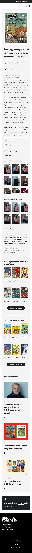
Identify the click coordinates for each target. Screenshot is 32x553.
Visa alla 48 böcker (16, 364)
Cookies (16, 544)
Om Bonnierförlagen (16, 541)
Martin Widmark (21, 53)
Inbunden (8, 145)
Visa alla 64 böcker (16, 308)
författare (8, 506)
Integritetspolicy (16, 547)
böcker (21, 503)
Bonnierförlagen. (8, 529)
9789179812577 (7, 252)
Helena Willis (19, 56)
